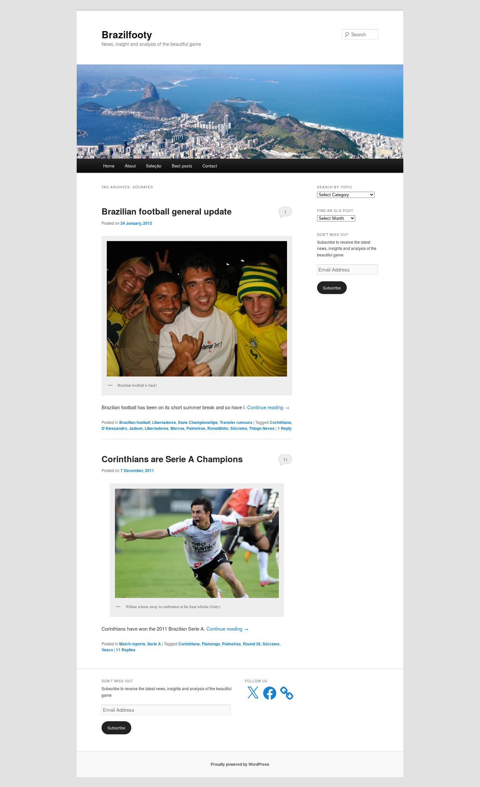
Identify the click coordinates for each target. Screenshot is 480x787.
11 (285, 459)
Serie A (154, 644)
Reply (285, 428)
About (130, 166)
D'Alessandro (114, 428)
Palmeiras (195, 428)
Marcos (177, 428)
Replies (126, 650)
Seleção (153, 166)
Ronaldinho (217, 428)
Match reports (132, 644)
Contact (209, 166)
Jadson (136, 428)
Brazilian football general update (167, 211)
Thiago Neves (262, 428)
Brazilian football (134, 422)
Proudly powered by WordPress (240, 764)
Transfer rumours (236, 422)
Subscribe (332, 287)
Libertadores (164, 422)
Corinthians (280, 422)
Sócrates (238, 428)
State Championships (198, 422)
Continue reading (268, 407)
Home (108, 166)
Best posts (182, 166)
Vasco (107, 650)
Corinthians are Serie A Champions (172, 459)
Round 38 (252, 644)
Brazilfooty (127, 34)
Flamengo (211, 644)
